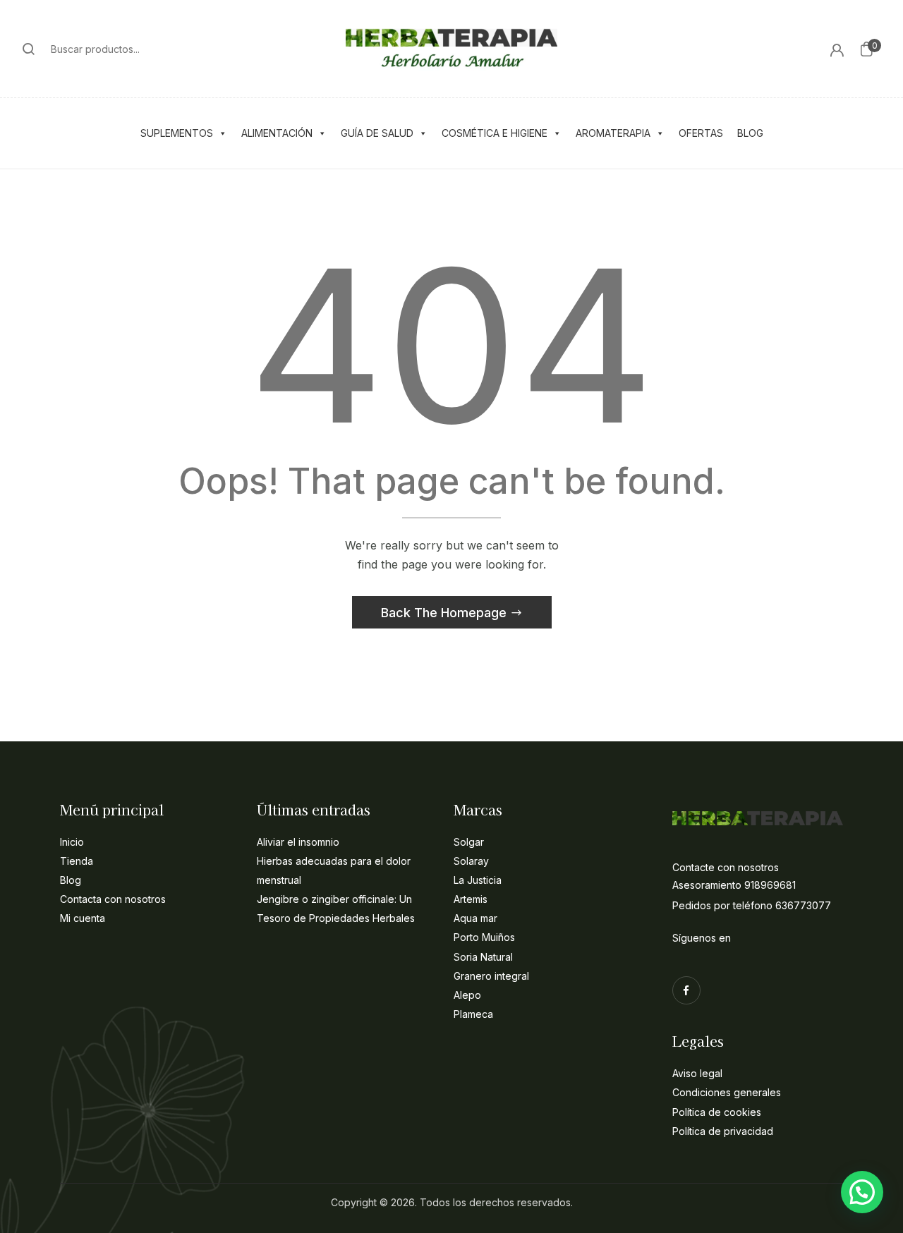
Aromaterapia (613, 133)
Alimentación (277, 133)
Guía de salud (377, 133)
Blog (750, 133)
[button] (866, 48)
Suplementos (176, 133)
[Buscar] (29, 48)
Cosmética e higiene (494, 133)
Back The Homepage (445, 612)
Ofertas (701, 133)
